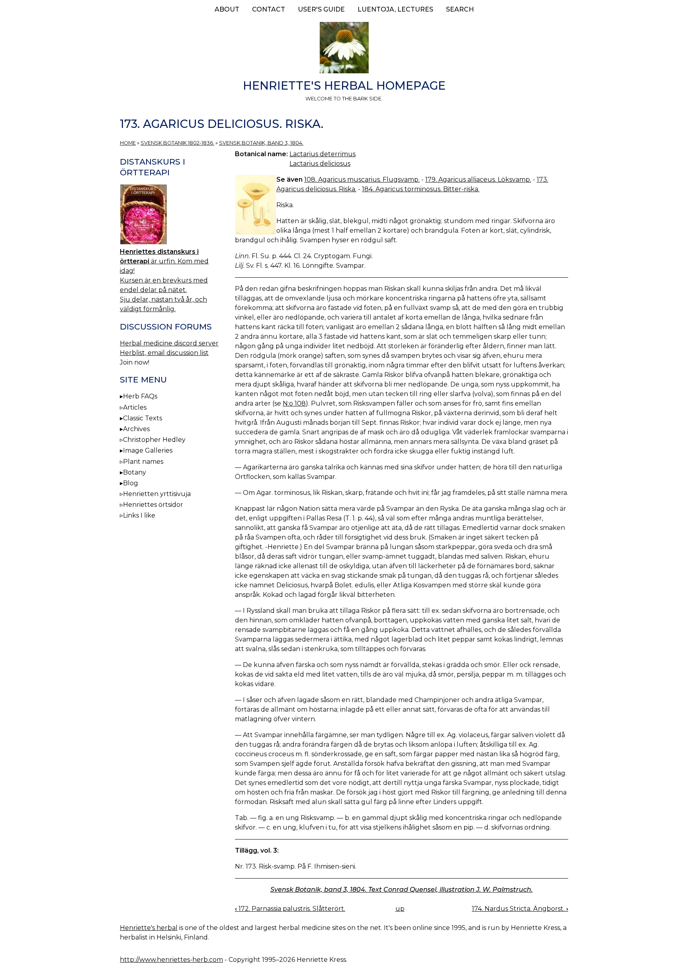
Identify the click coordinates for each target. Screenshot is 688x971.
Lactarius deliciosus (319, 163)
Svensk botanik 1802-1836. (177, 143)
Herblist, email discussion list (164, 353)
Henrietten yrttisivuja (157, 494)
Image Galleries (147, 450)
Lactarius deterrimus (322, 154)
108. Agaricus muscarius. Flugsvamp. (362, 179)
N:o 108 (294, 403)
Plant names (143, 461)
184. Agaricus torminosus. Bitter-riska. (420, 189)
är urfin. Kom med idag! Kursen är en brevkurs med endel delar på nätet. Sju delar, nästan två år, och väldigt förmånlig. (164, 280)
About (227, 9)
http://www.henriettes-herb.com (171, 959)
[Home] (344, 49)
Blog (130, 483)
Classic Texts (142, 418)
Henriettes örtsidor (153, 504)
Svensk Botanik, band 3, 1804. (261, 143)
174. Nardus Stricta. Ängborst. (520, 908)
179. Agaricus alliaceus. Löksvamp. (478, 179)
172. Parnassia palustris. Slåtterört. (290, 908)
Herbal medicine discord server (169, 343)
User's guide (321, 9)
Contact (268, 9)
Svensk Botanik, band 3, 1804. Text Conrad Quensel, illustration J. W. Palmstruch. (401, 889)
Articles (135, 407)
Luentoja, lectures (395, 9)
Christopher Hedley (154, 439)
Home (128, 143)
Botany (134, 472)
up (400, 908)
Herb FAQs (140, 396)
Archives (136, 429)
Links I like (139, 515)
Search (460, 9)
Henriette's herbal (149, 928)
